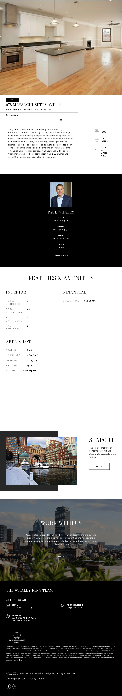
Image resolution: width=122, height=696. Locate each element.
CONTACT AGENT (61, 255)
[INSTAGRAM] (14, 686)
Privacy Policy (36, 678)
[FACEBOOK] (8, 686)
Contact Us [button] (61, 556)
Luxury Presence (65, 673)
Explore (99, 466)
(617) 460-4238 (61, 230)
